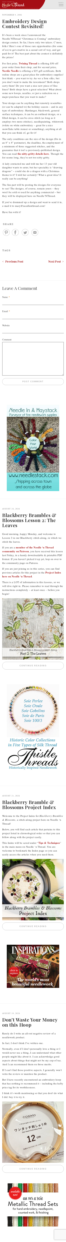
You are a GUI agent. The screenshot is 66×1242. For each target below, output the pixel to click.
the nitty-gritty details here (33, 154)
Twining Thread (28, 63)
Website (6, 325)
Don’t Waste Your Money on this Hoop (29, 1022)
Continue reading (41, 666)
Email (5, 311)
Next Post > (56, 261)
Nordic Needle (10, 71)
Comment (7, 339)
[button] (61, 4)
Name (5, 297)
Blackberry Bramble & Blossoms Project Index (29, 804)
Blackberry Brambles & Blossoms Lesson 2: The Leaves (29, 520)
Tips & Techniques (49, 843)
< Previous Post (12, 261)
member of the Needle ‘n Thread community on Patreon (28, 549)
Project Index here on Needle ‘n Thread (31, 574)
